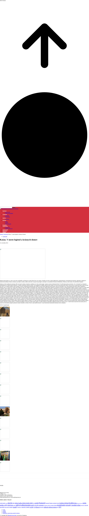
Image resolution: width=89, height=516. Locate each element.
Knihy (6, 221)
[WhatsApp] (16, 245)
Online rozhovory (9, 228)
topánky (11, 507)
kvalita (71, 503)
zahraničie (42, 507)
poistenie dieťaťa (47, 505)
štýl (60, 507)
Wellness (7, 215)
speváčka (2, 507)
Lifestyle (5, 214)
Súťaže (4, 232)
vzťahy (32, 507)
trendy (15, 507)
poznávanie (61, 505)
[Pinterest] (11, 245)
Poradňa (5, 225)
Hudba (6, 222)
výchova (37, 507)
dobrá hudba (18, 503)
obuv (14, 505)
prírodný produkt (71, 505)
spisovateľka (7, 507)
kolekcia (62, 503)
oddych (18, 505)
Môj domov (7, 216)
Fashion (5, 211)
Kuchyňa (7, 219)
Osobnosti (5, 226)
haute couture (53, 503)
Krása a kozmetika (9, 213)
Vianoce (19, 507)
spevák (86, 505)
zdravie (46, 507)
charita (6, 503)
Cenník (4, 510)
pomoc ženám (54, 505)
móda (84, 503)
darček (10, 503)
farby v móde (34, 503)
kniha (58, 503)
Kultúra (4, 220)
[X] (7, 245)
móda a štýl (3, 505)
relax (79, 505)
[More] (21, 245)
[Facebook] (2, 245)
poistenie (41, 505)
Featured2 (47, 503)
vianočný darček (25, 507)
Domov (1, 234)
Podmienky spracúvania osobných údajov (11, 513)
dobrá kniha (26, 503)
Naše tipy (5, 231)
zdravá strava (53, 507)
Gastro (4, 218)
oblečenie (10, 505)
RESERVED (82, 505)
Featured (42, 503)
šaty (58, 507)
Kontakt (4, 512)
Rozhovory (7, 227)
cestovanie (2, 503)
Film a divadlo (8, 223)
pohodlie (36, 505)
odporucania (26, 505)
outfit (32, 505)
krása (67, 503)
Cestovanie (5, 229)
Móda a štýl (7, 212)
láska (75, 503)
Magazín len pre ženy (12, 515)
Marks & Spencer (79, 503)
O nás (4, 509)
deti (14, 503)
